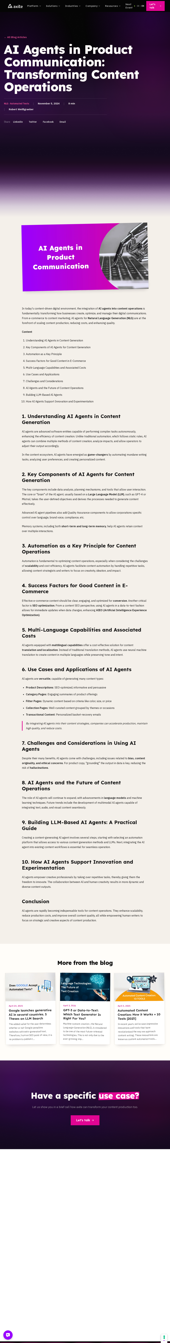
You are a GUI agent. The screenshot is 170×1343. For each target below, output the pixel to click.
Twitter (33, 121)
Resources (111, 5)
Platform (32, 5)
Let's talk (83, 1120)
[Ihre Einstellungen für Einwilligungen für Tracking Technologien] (164, 1337)
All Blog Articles (15, 37)
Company (91, 5)
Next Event (129, 6)
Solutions (51, 5)
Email (63, 121)
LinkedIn (18, 121)
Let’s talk (152, 6)
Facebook (48, 121)
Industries (71, 5)
